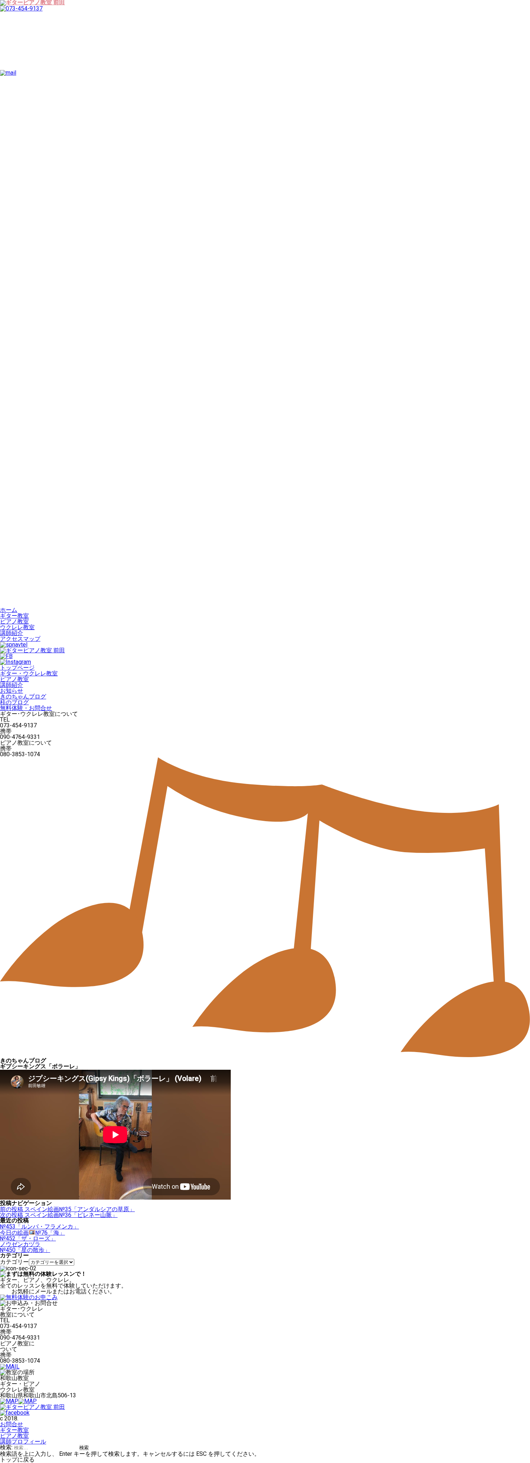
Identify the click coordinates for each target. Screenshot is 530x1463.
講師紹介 (11, 633)
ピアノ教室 (14, 621)
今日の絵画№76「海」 (32, 1232)
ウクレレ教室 (17, 627)
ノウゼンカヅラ (20, 1244)
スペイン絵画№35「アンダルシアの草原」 (67, 1209)
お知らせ (11, 690)
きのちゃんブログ (23, 696)
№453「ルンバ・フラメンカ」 (39, 1226)
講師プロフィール (23, 1441)
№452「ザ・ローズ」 (28, 1238)
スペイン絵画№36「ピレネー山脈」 (59, 1215)
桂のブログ (14, 702)
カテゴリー (14, 1261)
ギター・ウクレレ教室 (29, 673)
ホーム (8, 609)
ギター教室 (14, 615)
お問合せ (11, 1424)
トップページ (17, 667)
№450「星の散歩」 (25, 1250)
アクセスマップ (20, 638)
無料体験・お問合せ (26, 708)
